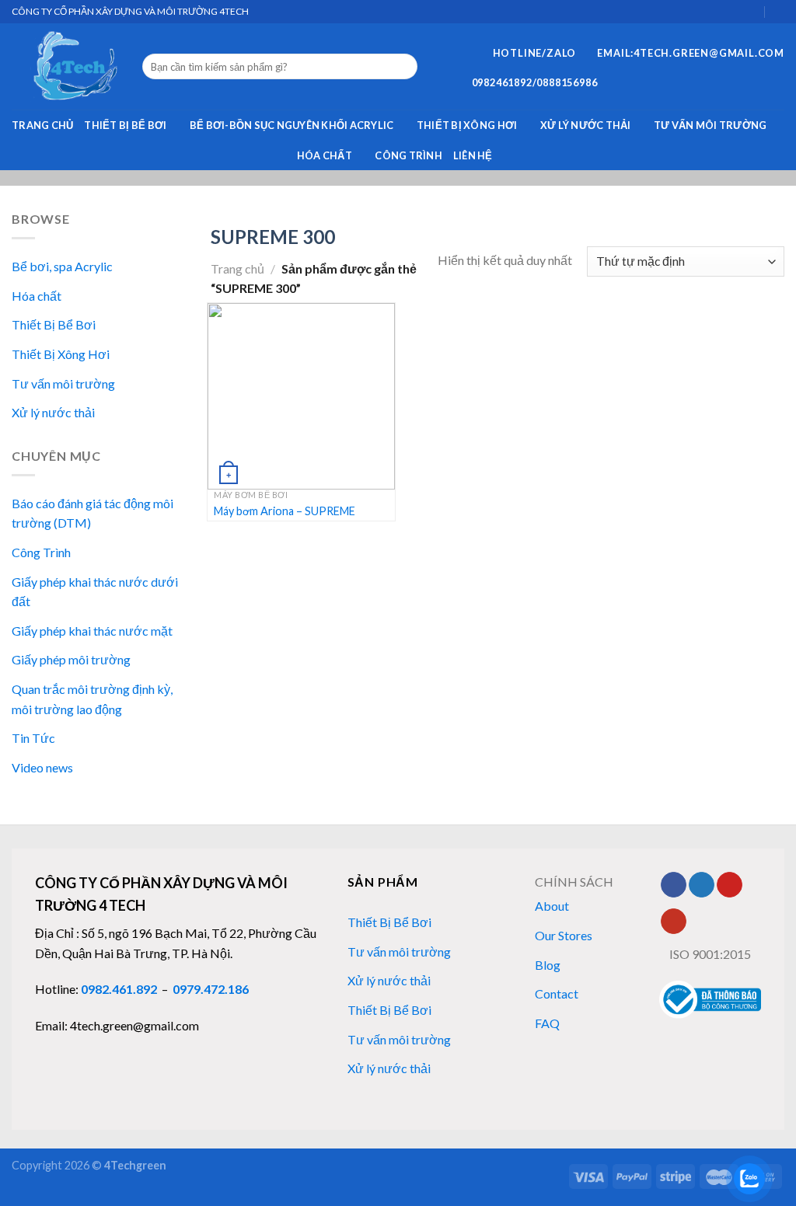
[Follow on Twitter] (701, 885)
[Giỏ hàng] (752, 11)
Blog (547, 964)
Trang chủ (42, 125)
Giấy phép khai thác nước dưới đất (95, 591)
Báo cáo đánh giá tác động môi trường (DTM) (92, 513)
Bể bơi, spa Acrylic (62, 267)
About (552, 905)
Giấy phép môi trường (71, 660)
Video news (42, 767)
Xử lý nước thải (585, 125)
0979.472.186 (211, 988)
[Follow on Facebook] (673, 885)
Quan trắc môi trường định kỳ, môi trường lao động (92, 698)
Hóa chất (324, 155)
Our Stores (563, 935)
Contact (556, 993)
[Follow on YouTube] (673, 921)
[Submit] (403, 67)
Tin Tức (33, 738)
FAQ (547, 1023)
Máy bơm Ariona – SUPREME (284, 511)
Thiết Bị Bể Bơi (125, 125)
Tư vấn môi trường (710, 125)
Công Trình (408, 155)
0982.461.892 (119, 988)
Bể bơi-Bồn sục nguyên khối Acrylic (292, 125)
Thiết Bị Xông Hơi (467, 125)
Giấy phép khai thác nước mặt (92, 630)
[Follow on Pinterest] (729, 885)
